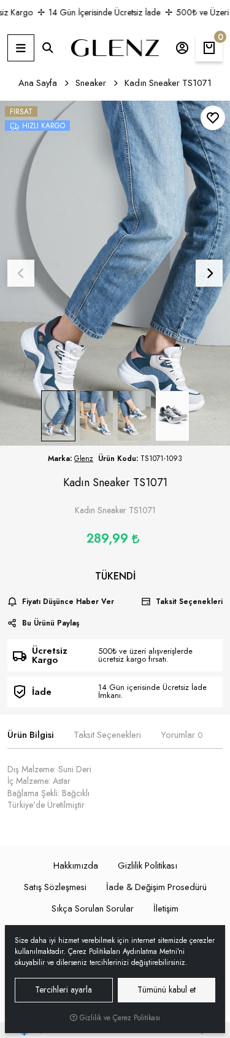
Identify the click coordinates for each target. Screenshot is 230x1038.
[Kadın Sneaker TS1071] (115, 273)
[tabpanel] (115, 787)
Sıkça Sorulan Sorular (93, 908)
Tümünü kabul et (166, 989)
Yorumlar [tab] (181, 735)
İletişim (165, 908)
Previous (20, 273)
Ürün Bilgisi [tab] (30, 735)
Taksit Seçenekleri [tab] (107, 735)
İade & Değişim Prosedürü (156, 887)
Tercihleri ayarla (63, 989)
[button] (20, 47)
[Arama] (47, 47)
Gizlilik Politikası (147, 865)
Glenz (83, 458)
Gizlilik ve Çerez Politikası (118, 1017)
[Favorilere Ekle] (213, 118)
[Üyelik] (182, 47)
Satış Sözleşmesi (55, 887)
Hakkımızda (75, 865)
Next (209, 273)
